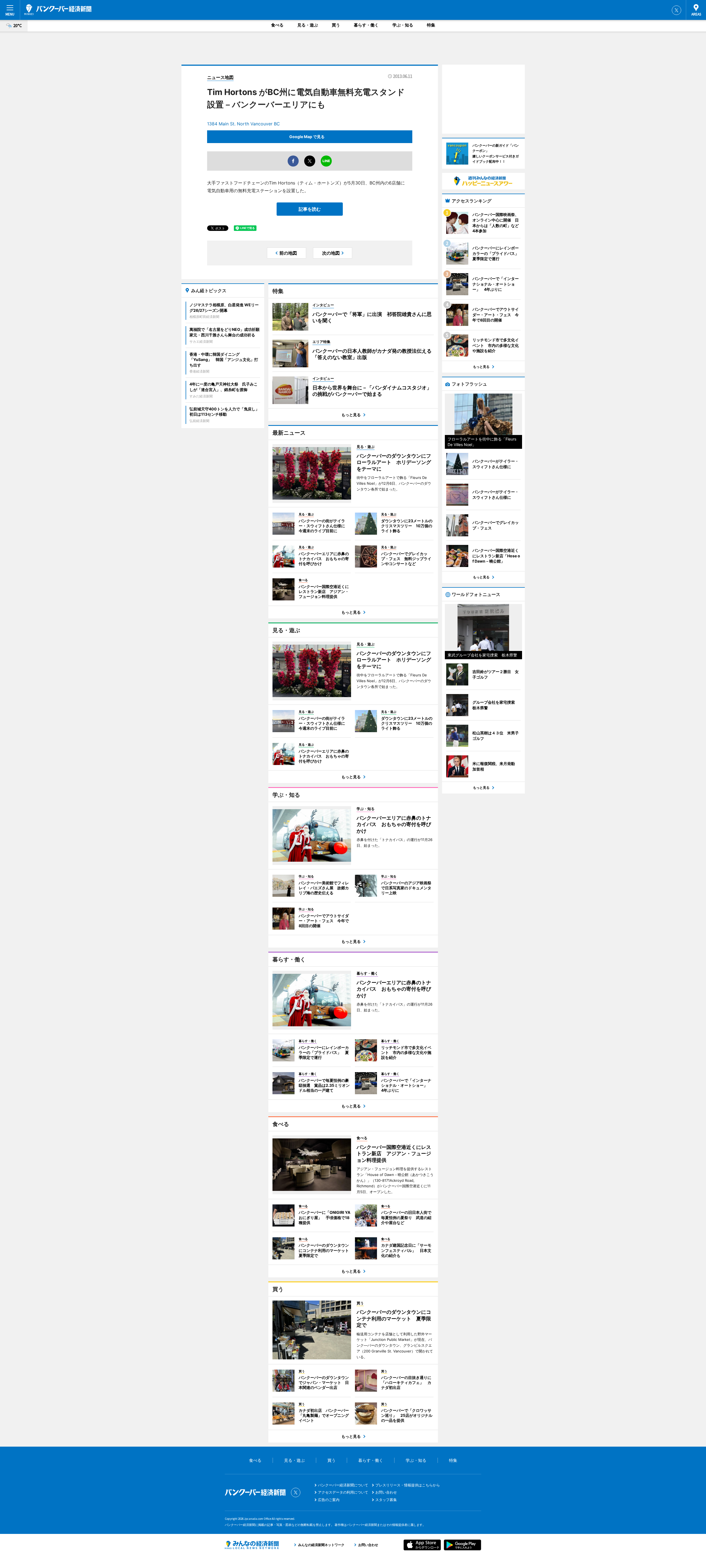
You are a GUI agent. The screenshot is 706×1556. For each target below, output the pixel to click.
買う (336, 25)
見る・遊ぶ (307, 25)
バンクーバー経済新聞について (343, 1485)
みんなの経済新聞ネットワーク (252, 1545)
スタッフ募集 (386, 1499)
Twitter (676, 10)
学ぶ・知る (402, 25)
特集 (431, 25)
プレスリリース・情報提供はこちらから (407, 1485)
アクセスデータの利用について (343, 1492)
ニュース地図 (220, 77)
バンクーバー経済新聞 (58, 9)
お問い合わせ (386, 1492)
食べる (277, 25)
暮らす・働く (366, 25)
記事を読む (310, 209)
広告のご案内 (328, 1499)
